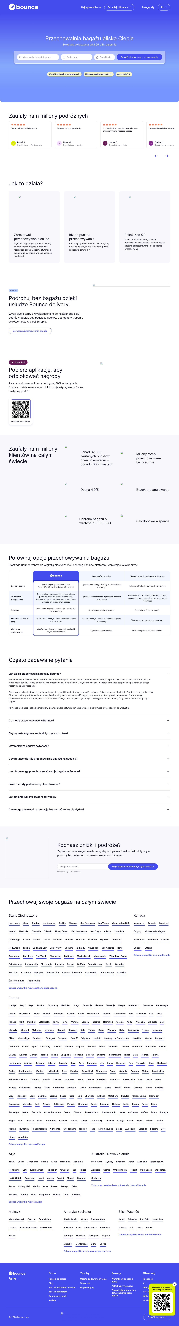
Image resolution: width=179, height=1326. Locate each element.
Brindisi (46, 1079)
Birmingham (115, 1054)
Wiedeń (46, 1013)
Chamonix (14, 1046)
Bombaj (24, 1194)
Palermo (96, 1022)
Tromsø (83, 1128)
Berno (25, 1112)
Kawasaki (64, 1169)
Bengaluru (44, 1194)
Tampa (26, 947)
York (131, 1013)
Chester (78, 1112)
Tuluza (91, 1030)
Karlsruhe (51, 1120)
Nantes (12, 1087)
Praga (76, 1005)
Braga (119, 1128)
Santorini (113, 1046)
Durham (69, 947)
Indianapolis (31, 964)
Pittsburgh (46, 964)
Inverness (69, 1079)
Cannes (57, 1079)
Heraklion (137, 1038)
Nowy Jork (14, 923)
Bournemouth (109, 1112)
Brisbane (120, 1161)
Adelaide (95, 1169)
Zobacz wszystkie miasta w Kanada (152, 955)
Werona (74, 1022)
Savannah (93, 947)
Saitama (76, 1194)
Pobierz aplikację (57, 1279)
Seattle (62, 923)
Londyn (13, 1005)
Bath (135, 1054)
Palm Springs (15, 964)
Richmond (153, 939)
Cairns (106, 1169)
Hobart (133, 1169)
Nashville (23, 931)
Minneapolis (100, 956)
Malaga (12, 1022)
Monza (12, 1128)
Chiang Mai (24, 1186)
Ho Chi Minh (15, 1178)
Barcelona (148, 1005)
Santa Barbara (95, 964)
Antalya (164, 1112)
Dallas (47, 939)
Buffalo (81, 964)
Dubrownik (133, 1030)
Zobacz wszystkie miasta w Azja (25, 1201)
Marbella (27, 1104)
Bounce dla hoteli (58, 1296)
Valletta (57, 1046)
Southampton (25, 1071)
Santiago (68, 1235)
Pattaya (64, 1186)
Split (21, 1022)
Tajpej (83, 1169)
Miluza (149, 1120)
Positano (78, 1054)
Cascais (63, 1120)
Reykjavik (102, 1079)
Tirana (145, 1030)
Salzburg (40, 1063)
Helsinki (97, 1038)
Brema (67, 1112)
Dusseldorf (87, 1071)
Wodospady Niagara (155, 931)
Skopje (120, 1120)
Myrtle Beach (84, 956)
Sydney (109, 1161)
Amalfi (118, 1087)
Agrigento (55, 1128)
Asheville (121, 972)
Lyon (34, 1046)
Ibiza (73, 1063)
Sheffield (89, 1096)
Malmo (84, 1120)
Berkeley (119, 964)
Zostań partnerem (58, 1291)
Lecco (63, 1096)
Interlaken (154, 1096)
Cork (37, 1104)
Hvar (140, 1079)
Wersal (73, 1120)
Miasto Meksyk (16, 1219)
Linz (79, 1096)
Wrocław (111, 1030)
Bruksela (152, 1022)
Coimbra (42, 1096)
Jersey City (56, 947)
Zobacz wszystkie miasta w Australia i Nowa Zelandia (118, 1185)
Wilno (81, 1079)
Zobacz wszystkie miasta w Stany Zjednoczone (33, 988)
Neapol (12, 931)
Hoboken (13, 972)
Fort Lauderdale (79, 931)
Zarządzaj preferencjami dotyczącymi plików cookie (124, 1293)
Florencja (87, 1005)
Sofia (122, 1030)
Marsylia (13, 1030)
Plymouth (24, 1128)
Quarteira (71, 1087)
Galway (12, 1054)
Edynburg (53, 1005)
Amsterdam (24, 1013)
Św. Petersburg (16, 980)
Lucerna (101, 1054)
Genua (148, 1038)
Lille (102, 1063)
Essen (130, 1120)
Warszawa (59, 1013)
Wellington (160, 1169)
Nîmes (12, 1137)
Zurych (33, 1054)
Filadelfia (36, 931)
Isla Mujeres (46, 1227)
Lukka (83, 1087)
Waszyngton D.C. (121, 923)
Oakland (92, 939)
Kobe (45, 1186)
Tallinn (54, 1054)
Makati (56, 1194)
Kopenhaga (162, 1005)
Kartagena (94, 1235)
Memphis (39, 972)
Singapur (52, 1169)
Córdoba (35, 1079)
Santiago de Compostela (116, 1038)
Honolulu (119, 931)
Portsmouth (129, 1079)
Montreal (164, 923)
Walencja (140, 1022)
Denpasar (29, 1178)
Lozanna (104, 1104)
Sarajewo (62, 1038)
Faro (131, 1063)
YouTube (147, 1300)
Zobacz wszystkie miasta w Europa (27, 1144)
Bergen (44, 1054)
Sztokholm (44, 1022)
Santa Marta (90, 1227)
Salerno (51, 1063)
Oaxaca (12, 1227)
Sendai (60, 1178)
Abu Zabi (144, 1219)
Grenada (138, 1087)
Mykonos (37, 1030)
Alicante (92, 1046)
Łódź (32, 1096)
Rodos (12, 1071)
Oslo (82, 1030)
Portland (57, 939)
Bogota (106, 1235)
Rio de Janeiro (71, 1219)
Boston (36, 923)
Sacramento (91, 972)
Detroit (70, 964)
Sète (163, 1128)
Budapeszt (133, 1005)
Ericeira (154, 1128)
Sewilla (85, 1022)
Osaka (21, 1161)
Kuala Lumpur (37, 1169)
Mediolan (65, 1005)
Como (110, 1063)
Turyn (56, 1022)
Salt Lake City (40, 947)
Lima (78, 1227)
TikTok (146, 1291)
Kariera (52, 1300)
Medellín (68, 1244)
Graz (71, 1096)
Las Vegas (103, 923)
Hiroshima (65, 1161)
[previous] (156, 156)
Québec (138, 947)
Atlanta (107, 931)
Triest (127, 1054)
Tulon (158, 1079)
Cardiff (74, 1038)
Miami (26, 923)
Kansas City (53, 972)
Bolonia (71, 1013)
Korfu (129, 1022)
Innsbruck (137, 1046)
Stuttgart (50, 1038)
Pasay (12, 1186)
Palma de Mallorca (18, 1079)
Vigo (11, 1096)
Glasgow (72, 1030)
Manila (36, 1186)
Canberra (96, 1178)
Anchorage (14, 956)
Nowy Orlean (61, 931)
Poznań (145, 1054)
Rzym (31, 1005)
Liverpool (49, 1030)
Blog (51, 1283)
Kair (132, 1227)
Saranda (143, 1128)
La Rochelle (53, 1071)
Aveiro (159, 1120)
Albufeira (23, 1137)
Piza (151, 1013)
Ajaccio (46, 1104)
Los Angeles (49, 923)
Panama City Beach (72, 972)
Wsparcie (85, 1283)
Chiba (66, 1194)
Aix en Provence (52, 1112)
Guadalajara (45, 1219)
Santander (58, 1087)
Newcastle (157, 1030)
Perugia (71, 1104)
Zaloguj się (148, 7)
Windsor (40, 1071)
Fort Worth (41, 956)
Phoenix (69, 939)
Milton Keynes (105, 1128)
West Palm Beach (118, 956)
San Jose (27, 956)
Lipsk (154, 1104)
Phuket (70, 1178)
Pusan (54, 1186)
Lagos (122, 1112)
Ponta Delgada (39, 1128)
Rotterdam (59, 1104)
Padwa (155, 1054)
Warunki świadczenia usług (122, 1280)
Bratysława (25, 1087)
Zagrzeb (80, 1046)
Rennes (37, 1087)
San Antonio (108, 947)
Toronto (152, 923)
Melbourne (96, 1161)
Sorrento (63, 1063)
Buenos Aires (98, 1219)
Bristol (25, 1046)
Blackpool (162, 1063)
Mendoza (80, 1235)
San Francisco (87, 923)
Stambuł (31, 1022)
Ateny (37, 1013)
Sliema (108, 1087)
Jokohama (32, 1161)
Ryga (64, 1071)
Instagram (148, 1287)
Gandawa (92, 1063)
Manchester (93, 1013)
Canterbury (96, 1120)
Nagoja (44, 1161)
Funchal (74, 1071)
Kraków (106, 1013)
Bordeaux (37, 1038)
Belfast (162, 1046)
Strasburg (45, 1046)
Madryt (41, 1005)
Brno (20, 1120)
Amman (149, 1227)
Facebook (148, 1279)
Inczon (50, 1178)
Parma (127, 1087)
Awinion (28, 1063)
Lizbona (99, 1005)
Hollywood (14, 947)
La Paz (103, 1244)
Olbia (151, 1063)
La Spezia (66, 1054)
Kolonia (23, 1054)
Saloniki (123, 1071)
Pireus (149, 1087)
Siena (47, 1087)
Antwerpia (14, 1112)
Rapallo (30, 1120)
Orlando (48, 931)
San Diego (95, 931)
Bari (162, 1022)
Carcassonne (139, 1096)
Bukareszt (150, 1046)
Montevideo (81, 1244)
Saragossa (14, 1104)
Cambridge (14, 939)
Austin (26, 939)
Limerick (109, 1120)
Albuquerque (107, 972)
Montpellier (158, 1071)
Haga (92, 1128)
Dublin (12, 1013)
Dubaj (121, 1219)
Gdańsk (61, 1030)
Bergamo (159, 1038)
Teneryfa (140, 1063)
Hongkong (14, 1169)
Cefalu (144, 1112)
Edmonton (139, 939)
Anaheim (59, 964)
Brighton (85, 1038)
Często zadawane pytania (93, 1279)
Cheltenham (69, 1128)
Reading (159, 1087)
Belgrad (90, 1054)
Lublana (125, 1046)
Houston (80, 939)
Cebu (74, 1186)
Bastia (94, 1104)
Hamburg (108, 1022)
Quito (94, 1244)
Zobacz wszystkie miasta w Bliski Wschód (139, 1234)
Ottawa (148, 947)
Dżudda (122, 1227)
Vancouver (139, 923)
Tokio (12, 1161)
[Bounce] (23, 7)
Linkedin (147, 1296)
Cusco (84, 1219)
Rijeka (40, 1120)
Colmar (90, 1079)
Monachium (119, 1013)
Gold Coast (146, 1169)
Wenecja (110, 1005)
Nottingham (15, 1063)
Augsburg (130, 1128)
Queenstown (156, 1161)
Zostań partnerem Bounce (62, 1287)
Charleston (55, 956)
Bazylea (125, 1096)
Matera (145, 1071)
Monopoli (21, 1096)
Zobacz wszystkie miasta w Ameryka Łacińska (87, 1251)
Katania (120, 1022)
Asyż (81, 1063)
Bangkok (78, 1161)
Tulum (12, 1235)
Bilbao (12, 1038)
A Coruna (133, 1112)
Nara (33, 1194)
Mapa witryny (87, 1287)
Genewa (135, 1071)
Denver (36, 939)
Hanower (120, 1063)
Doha (139, 1227)
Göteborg (113, 1096)
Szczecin (36, 1112)
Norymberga (95, 1087)
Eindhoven (101, 1071)
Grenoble (83, 1104)
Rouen (135, 1104)
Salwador (68, 1227)
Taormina (115, 1079)
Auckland (142, 1161)
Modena (68, 1046)
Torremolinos (91, 1112)
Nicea (159, 1013)
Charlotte (26, 972)
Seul (25, 1169)
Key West (104, 939)
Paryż (22, 1005)
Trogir (113, 1071)
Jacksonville (33, 980)
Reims (145, 1104)
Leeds (102, 1046)
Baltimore (69, 956)
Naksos (116, 1104)
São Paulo (105, 1227)
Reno (120, 947)
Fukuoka (81, 1178)
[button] (139, 57)
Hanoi (41, 1178)
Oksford (25, 1030)
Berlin (81, 1013)
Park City (80, 947)
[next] (166, 156)
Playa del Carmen (28, 1227)
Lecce (149, 1079)
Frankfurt (141, 1013)
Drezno (53, 1096)
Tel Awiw (132, 1219)
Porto (64, 1022)
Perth (131, 1161)
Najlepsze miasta (91, 7)
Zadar (101, 1030)
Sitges (12, 1120)
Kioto (54, 1161)
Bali (74, 1169)
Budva (140, 1120)
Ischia (126, 1104)
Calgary (138, 931)
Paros (154, 1112)
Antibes (101, 1096)
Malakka (13, 1194)
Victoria (165, 939)
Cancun (32, 1219)
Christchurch (120, 1169)
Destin (108, 964)
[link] (30, 331)
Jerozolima (158, 1219)
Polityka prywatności (122, 1286)
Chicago (73, 923)
